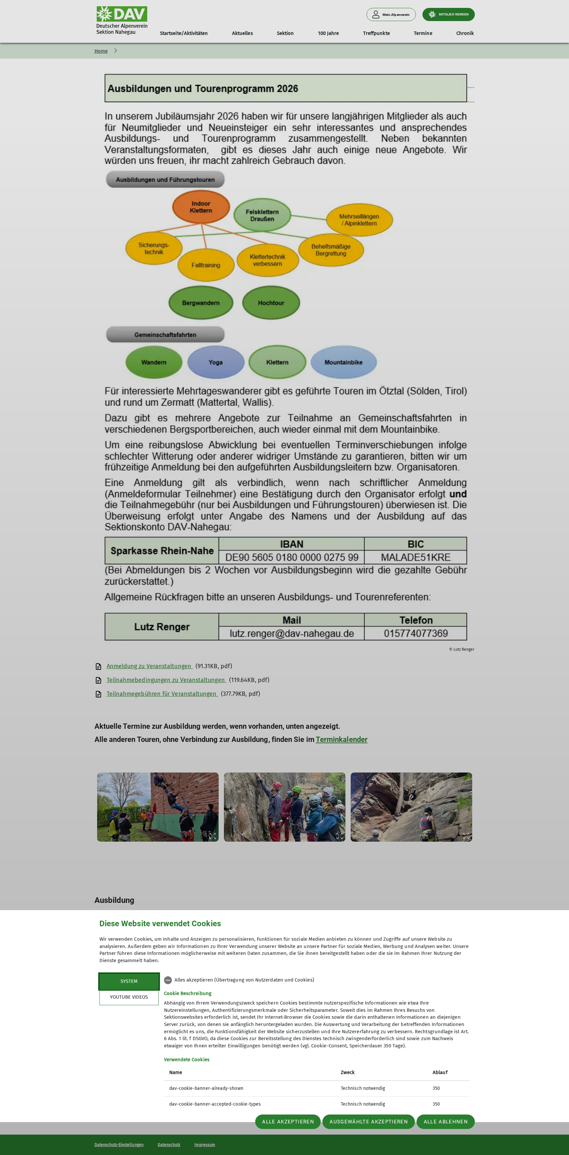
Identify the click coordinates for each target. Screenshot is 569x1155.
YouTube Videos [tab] (129, 997)
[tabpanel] (317, 1043)
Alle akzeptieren (288, 1122)
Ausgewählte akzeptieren (369, 1122)
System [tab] (129, 981)
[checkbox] (317, 980)
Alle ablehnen (446, 1122)
